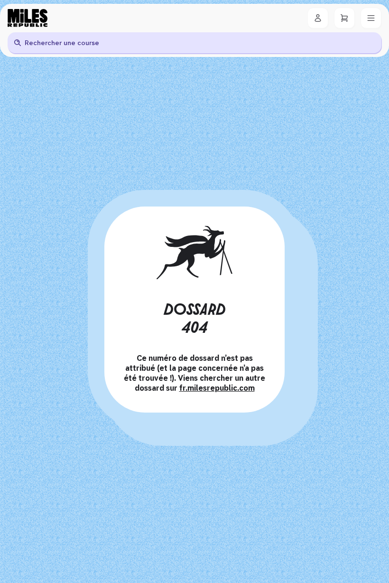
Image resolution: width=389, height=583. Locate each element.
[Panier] (344, 18)
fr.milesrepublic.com (217, 388)
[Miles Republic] (27, 18)
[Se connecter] (317, 18)
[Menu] (371, 18)
